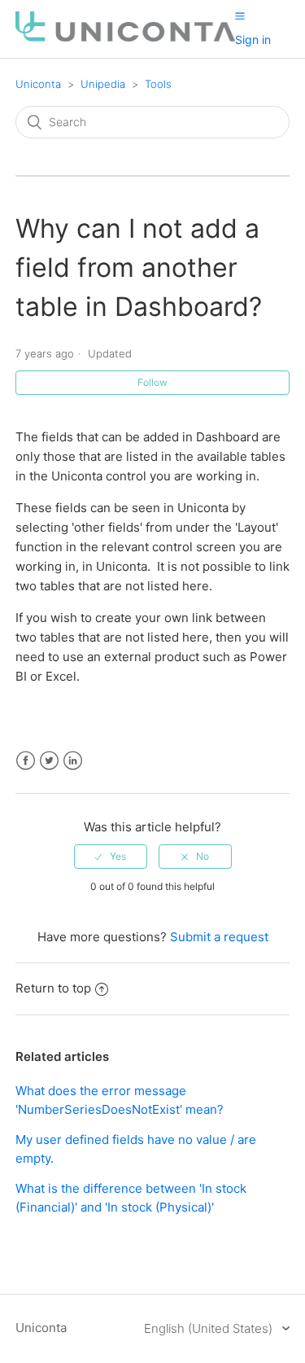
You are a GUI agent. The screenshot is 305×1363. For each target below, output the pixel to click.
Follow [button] (152, 382)
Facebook (25, 761)
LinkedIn (73, 761)
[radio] (110, 856)
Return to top (53, 988)
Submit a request (219, 936)
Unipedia (103, 83)
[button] (240, 15)
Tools (158, 83)
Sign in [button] (253, 39)
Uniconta (38, 83)
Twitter (49, 761)
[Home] (125, 37)
